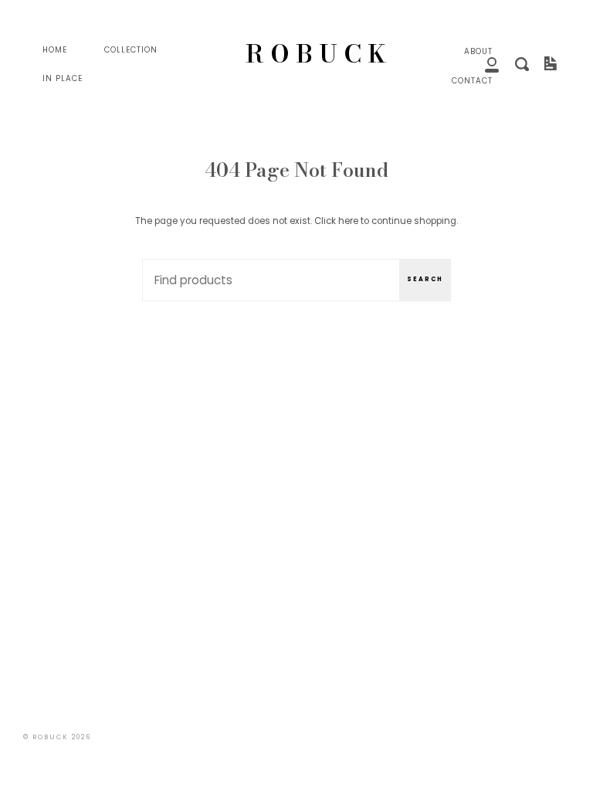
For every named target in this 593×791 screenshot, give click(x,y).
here (348, 221)
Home (54, 50)
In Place (62, 78)
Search (425, 279)
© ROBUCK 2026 (57, 737)
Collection (131, 50)
